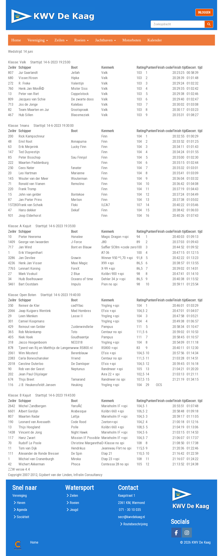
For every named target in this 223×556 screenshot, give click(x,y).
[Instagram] (187, 533)
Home (16, 40)
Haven (21, 503)
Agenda (22, 510)
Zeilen (74, 495)
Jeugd (74, 510)
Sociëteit (23, 517)
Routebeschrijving (135, 524)
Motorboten (131, 40)
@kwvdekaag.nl (131, 517)
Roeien (74, 503)
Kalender (154, 40)
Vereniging (19, 495)
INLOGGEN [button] (204, 12)
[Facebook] (176, 533)
